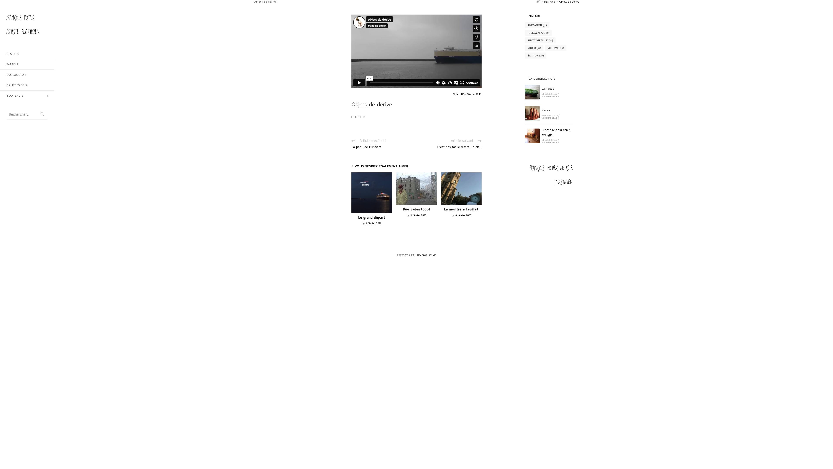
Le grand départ (371, 218)
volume (556, 48)
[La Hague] (532, 92)
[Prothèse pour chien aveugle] (532, 136)
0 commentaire (550, 96)
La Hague (548, 89)
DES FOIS (360, 117)
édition (536, 55)
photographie (540, 40)
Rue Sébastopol (416, 209)
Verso (546, 110)
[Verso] (532, 113)
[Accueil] (538, 1)
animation (537, 25)
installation (538, 32)
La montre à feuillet (461, 209)
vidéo (534, 48)
